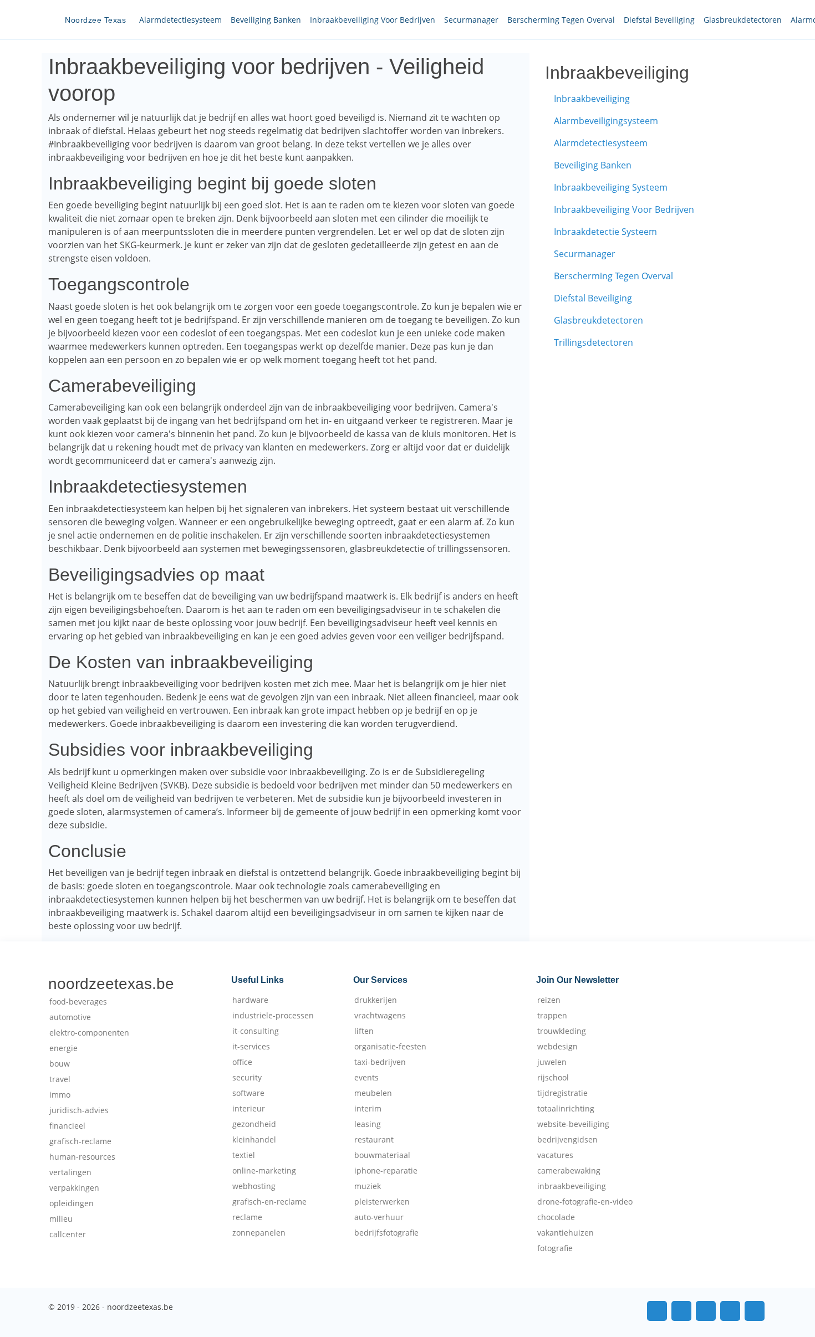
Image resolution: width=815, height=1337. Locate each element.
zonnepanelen (259, 1233)
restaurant (374, 1140)
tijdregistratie (562, 1093)
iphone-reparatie (385, 1171)
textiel (243, 1155)
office (242, 1062)
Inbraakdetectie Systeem (605, 232)
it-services (251, 1047)
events (366, 1078)
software (248, 1093)
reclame (247, 1217)
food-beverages (78, 1002)
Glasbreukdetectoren (743, 19)
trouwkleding (561, 1031)
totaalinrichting (565, 1109)
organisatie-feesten (390, 1047)
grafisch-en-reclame (269, 1202)
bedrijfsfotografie (386, 1233)
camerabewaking (568, 1171)
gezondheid (254, 1124)
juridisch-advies (79, 1110)
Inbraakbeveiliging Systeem (611, 187)
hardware (250, 1000)
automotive (70, 1017)
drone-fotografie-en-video (585, 1202)
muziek (367, 1186)
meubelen (373, 1093)
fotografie (555, 1248)
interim (367, 1109)
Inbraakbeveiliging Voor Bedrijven (372, 19)
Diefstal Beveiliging (659, 19)
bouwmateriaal (382, 1155)
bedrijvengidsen (567, 1140)
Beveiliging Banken (266, 19)
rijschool (553, 1078)
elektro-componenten (89, 1033)
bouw (59, 1064)
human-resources (82, 1157)
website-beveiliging (573, 1124)
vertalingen (70, 1172)
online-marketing (264, 1171)
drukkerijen (375, 1000)
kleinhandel (254, 1140)
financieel (67, 1126)
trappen (552, 1016)
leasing (367, 1124)
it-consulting (255, 1031)
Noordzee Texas (95, 20)
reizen (549, 1000)
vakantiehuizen (565, 1233)
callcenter (67, 1234)
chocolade (556, 1217)
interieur (248, 1109)
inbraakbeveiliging (571, 1186)
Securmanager (471, 19)
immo (59, 1095)
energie (63, 1048)
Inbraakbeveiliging (592, 99)
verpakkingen (74, 1188)
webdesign (557, 1047)
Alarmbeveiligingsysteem (606, 121)
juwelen (552, 1062)
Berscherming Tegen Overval (561, 19)
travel (59, 1079)
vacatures (555, 1155)
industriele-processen (273, 1016)
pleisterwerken (382, 1202)
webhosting (254, 1186)
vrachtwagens (380, 1016)
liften (364, 1031)
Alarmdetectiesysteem (180, 19)
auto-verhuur (379, 1217)
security (247, 1078)
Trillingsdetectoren (593, 342)
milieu (61, 1219)
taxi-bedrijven (380, 1062)
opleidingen (71, 1203)
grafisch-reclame (80, 1141)
